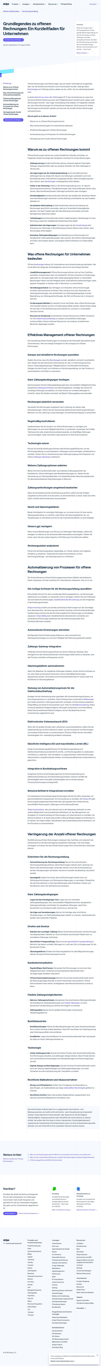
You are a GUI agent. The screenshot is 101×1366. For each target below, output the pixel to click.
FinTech (54, 1285)
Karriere (79, 1284)
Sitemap (79, 1268)
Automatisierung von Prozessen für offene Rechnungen (11, 106)
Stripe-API (87, 799)
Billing (29, 1254)
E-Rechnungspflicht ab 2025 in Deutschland (46, 1160)
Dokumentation (57, 1331)
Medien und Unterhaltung (60, 1296)
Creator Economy (58, 1282)
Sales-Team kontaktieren (28, 1213)
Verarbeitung (81, 225)
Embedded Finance (58, 1257)
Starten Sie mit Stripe (13, 40)
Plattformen (56, 1274)
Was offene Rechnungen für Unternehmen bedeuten (13, 94)
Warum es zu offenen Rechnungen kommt (11, 88)
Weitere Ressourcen (84, 1273)
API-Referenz (56, 1333)
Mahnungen (89, 699)
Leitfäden (80, 1243)
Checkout (31, 1260)
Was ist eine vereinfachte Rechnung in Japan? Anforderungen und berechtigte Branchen (62, 1157)
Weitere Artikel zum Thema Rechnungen (13, 1160)
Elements (31, 1273)
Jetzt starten (9, 1213)
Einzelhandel (56, 1307)
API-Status (55, 1336)
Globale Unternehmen (59, 1263)
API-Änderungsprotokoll (60, 1339)
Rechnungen (33, 89)
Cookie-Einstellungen (84, 1271)
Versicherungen (57, 1293)
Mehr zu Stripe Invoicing (61, 1210)
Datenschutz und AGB (84, 1257)
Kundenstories (82, 1246)
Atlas (29, 1248)
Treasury (31, 1315)
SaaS (54, 1277)
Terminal (31, 1312)
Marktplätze (56, 1268)
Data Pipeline (32, 1271)
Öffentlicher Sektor (58, 1304)
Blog (78, 1249)
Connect (30, 1265)
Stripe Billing (41, 616)
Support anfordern (83, 1300)
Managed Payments (34, 1290)
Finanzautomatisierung (60, 1260)
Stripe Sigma (32, 1307)
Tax (29, 1309)
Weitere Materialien (11, 11)
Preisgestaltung (66, 4)
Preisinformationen (34, 1246)
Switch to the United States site (61, 1361)
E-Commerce (56, 1254)
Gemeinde (80, 1252)
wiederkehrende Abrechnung (66, 599)
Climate (30, 1262)
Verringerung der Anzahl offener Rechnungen (12, 113)
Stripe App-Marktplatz (59, 1317)
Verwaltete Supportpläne (85, 1303)
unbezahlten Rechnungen (74, 1088)
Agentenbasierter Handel (60, 1249)
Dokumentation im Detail (86, 1210)
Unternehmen (56, 1243)
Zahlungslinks (32, 1293)
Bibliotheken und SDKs (59, 1342)
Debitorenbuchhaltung (45, 318)
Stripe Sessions (82, 1254)
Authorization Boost (34, 1251)
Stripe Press (81, 1290)
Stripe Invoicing (34, 607)
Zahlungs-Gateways (41, 457)
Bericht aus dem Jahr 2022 (46, 97)
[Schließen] (97, 1355)
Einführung (7, 83)
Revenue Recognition (35, 1304)
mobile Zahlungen (72, 1003)
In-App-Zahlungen (58, 1265)
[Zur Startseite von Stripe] (5, 1240)
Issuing (30, 1284)
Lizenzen (80, 1265)
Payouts (30, 1298)
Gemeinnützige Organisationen (62, 1299)
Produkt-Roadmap (83, 1281)
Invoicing (31, 1282)
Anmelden (93, 4)
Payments (31, 1296)
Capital (30, 1257)
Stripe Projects (57, 1345)
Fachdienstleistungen (59, 1301)
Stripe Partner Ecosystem (61, 1320)
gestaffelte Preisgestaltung (80, 941)
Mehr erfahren (82, 53)
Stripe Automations (36, 809)
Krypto (30, 1268)
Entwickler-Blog (57, 1347)
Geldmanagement (58, 1271)
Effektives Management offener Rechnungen (12, 99)
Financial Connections (35, 1276)
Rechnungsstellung (30, 11)
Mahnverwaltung (82, 705)
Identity (30, 1279)
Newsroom (80, 1287)
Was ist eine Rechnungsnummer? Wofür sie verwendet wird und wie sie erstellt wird (60, 1154)
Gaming (54, 1288)
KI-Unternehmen (57, 1279)
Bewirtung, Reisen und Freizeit (62, 1290)
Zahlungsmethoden (45, 388)
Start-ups (55, 1246)
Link (29, 1287)
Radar (30, 1301)
